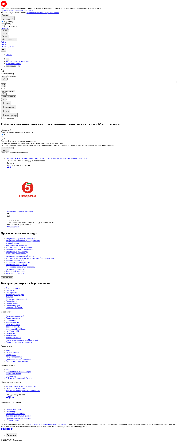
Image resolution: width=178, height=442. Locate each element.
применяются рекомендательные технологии (49, 424)
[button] (3, 42)
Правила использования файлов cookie (43, 13)
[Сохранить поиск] (3, 85)
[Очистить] (4, 79)
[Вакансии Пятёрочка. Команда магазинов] (91, 189)
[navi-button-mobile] (3, 50)
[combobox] (12, 73)
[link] (5, 36)
